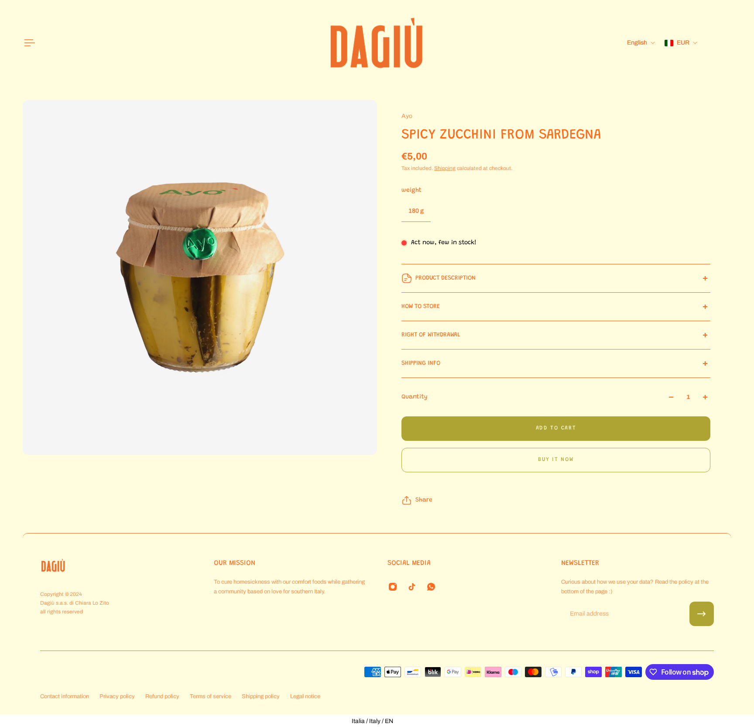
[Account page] (721, 42)
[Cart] (731, 42)
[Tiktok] (412, 586)
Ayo (406, 116)
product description (445, 278)
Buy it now (556, 459)
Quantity (414, 397)
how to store (420, 307)
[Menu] (28, 42)
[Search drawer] (710, 42)
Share (423, 500)
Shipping (445, 168)
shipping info (420, 363)
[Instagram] (392, 586)
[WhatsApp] (431, 586)
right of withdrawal (430, 335)
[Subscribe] (701, 614)
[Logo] (377, 43)
